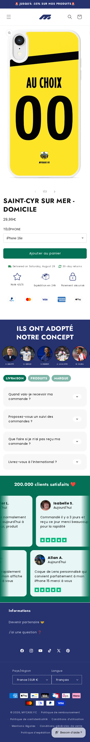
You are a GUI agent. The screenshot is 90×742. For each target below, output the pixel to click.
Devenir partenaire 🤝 (26, 622)
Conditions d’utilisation (68, 719)
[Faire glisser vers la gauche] (35, 191)
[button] (9, 17)
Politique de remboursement (60, 712)
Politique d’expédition (35, 732)
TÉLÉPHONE (12, 229)
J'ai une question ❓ (25, 632)
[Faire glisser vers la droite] (54, 191)
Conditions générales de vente (61, 726)
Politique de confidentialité (29, 719)
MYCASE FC (29, 712)
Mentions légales (24, 726)
